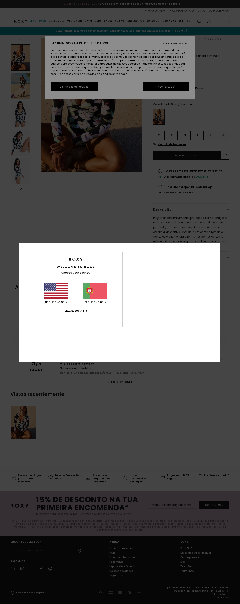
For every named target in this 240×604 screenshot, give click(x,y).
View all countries (76, 310)
